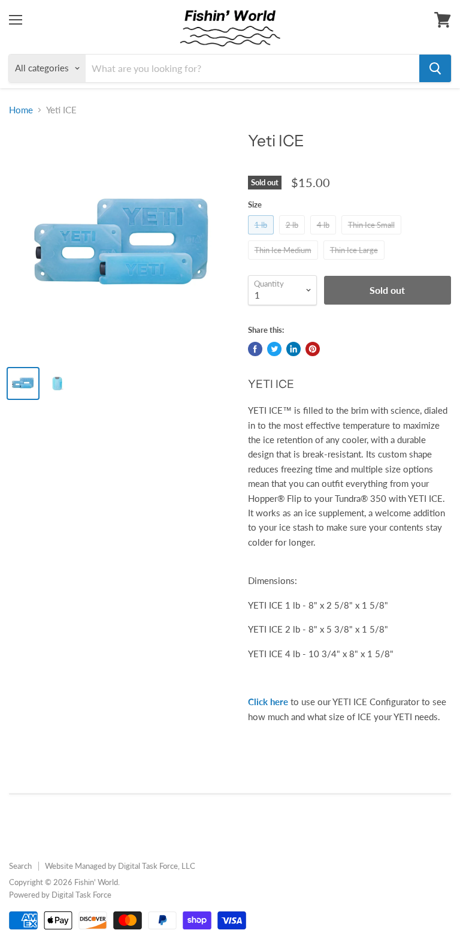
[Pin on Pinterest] (312, 349)
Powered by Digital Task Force (60, 894)
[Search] (435, 68)
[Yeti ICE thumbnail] (23, 383)
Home (21, 110)
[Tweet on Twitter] (274, 349)
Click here (268, 701)
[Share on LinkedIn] (293, 349)
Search (20, 866)
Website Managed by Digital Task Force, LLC (120, 866)
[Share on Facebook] (255, 349)
